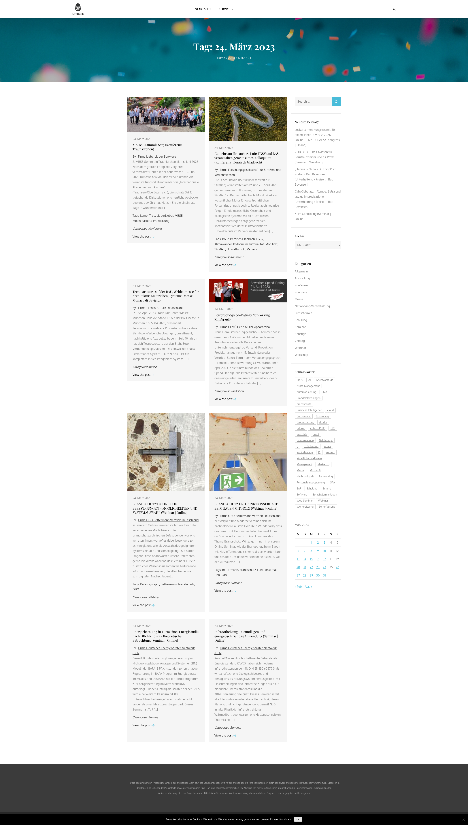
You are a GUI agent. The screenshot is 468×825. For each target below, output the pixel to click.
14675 (300, 379)
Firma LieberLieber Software (157, 156)
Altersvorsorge (324, 379)
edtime (301, 428)
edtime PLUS (317, 428)
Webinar (154, 597)
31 (324, 575)
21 (304, 567)
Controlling (322, 416)
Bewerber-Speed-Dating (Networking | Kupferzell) (242, 317)
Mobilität (271, 244)
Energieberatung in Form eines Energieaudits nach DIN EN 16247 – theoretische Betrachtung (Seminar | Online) (166, 636)
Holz (217, 575)
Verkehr (252, 249)
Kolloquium (240, 244)
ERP (333, 428)
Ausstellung (302, 278)
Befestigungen (149, 584)
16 (318, 559)
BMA (324, 391)
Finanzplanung (305, 440)
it (297, 446)
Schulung (301, 320)
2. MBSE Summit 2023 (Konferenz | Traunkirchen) (158, 147)
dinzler (323, 422)
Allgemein (301, 271)
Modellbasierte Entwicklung (151, 221)
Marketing (323, 464)
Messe (152, 367)
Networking (326, 476)
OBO (136, 589)
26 (337, 567)
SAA (332, 482)
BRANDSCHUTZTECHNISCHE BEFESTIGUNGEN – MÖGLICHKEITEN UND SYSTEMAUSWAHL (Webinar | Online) (165, 508)
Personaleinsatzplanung (311, 482)
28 (304, 575)
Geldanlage (326, 440)
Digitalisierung (305, 422)
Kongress (301, 292)
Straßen (219, 249)
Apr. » (308, 586)
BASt (225, 239)
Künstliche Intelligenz (309, 458)
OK (298, 819)
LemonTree (147, 215)
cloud (330, 410)
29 (311, 575)
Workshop (237, 391)
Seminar (153, 717)
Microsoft (315, 470)
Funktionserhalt (267, 570)
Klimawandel (223, 244)
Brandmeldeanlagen (308, 398)
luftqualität (256, 244)
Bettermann (169, 584)
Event (316, 434)
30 (318, 575)
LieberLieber (165, 215)
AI (309, 379)
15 (311, 559)
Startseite (203, 9)
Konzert (330, 452)
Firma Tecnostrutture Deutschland (160, 308)
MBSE (179, 215)
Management (304, 464)
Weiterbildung (305, 506)
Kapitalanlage (305, 452)
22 (311, 567)
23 (318, 567)
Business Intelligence (309, 410)
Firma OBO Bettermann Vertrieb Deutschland (168, 520)
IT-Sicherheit (311, 446)
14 (304, 559)
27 (298, 575)
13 (298, 559)
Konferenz (155, 228)
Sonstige (300, 334)
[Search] (336, 101)
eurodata (302, 434)
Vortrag (300, 341)
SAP (299, 488)
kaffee (327, 446)
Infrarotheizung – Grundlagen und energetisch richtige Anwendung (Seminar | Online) (246, 636)
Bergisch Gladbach (242, 239)
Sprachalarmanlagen (325, 494)
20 (298, 567)
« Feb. (299, 586)
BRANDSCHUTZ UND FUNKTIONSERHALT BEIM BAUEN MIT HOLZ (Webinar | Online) (246, 506)
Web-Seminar (305, 500)
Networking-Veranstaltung (312, 306)
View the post (142, 236)
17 (324, 559)
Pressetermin (303, 313)
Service (224, 9)
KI (319, 452)
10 (324, 551)
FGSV (259, 239)
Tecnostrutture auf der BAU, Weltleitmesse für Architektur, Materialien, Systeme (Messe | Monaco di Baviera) (166, 295)
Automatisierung (306, 391)
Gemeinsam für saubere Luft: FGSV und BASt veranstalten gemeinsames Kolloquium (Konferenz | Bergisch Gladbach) (247, 157)
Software (302, 494)
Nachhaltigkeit (305, 476)
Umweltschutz (236, 249)
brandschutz (186, 584)
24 (324, 567)
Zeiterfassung (327, 506)
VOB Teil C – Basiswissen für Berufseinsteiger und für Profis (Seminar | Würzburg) (314, 157)
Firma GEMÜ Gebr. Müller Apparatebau (245, 327)
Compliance (304, 416)
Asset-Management (308, 385)
